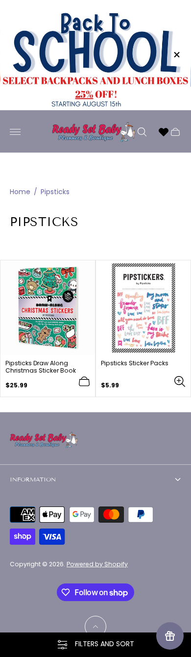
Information (33, 479)
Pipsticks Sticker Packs (134, 363)
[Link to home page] (44, 441)
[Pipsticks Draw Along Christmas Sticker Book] (47, 307)
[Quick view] (180, 381)
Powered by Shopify (97, 564)
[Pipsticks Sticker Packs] (143, 307)
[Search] (142, 132)
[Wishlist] (163, 132)
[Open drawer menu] (15, 132)
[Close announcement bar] (176, 55)
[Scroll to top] (95, 626)
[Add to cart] (84, 381)
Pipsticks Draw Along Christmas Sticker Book (40, 367)
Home (20, 192)
